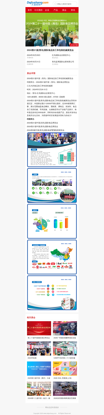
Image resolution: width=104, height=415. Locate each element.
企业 (47, 9)
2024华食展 (32, 358)
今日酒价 (38, 9)
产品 (56, 9)
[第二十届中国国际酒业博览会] (39, 328)
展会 (64, 9)
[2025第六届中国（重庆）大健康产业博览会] (39, 368)
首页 (30, 9)
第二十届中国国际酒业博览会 (39, 337)
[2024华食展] (39, 348)
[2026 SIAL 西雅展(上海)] (65, 368)
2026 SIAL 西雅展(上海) (63, 378)
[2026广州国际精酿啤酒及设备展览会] (65, 328)
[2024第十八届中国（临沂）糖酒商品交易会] (39, 388)
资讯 (73, 9)
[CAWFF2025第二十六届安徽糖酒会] (65, 348)
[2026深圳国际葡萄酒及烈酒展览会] (65, 388)
